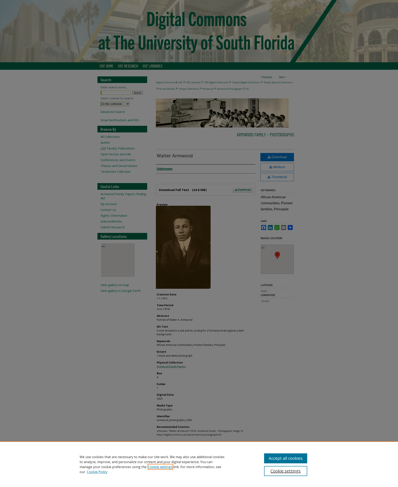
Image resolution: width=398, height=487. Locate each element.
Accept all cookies (286, 458)
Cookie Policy (97, 472)
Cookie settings (160, 467)
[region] (199, 464)
